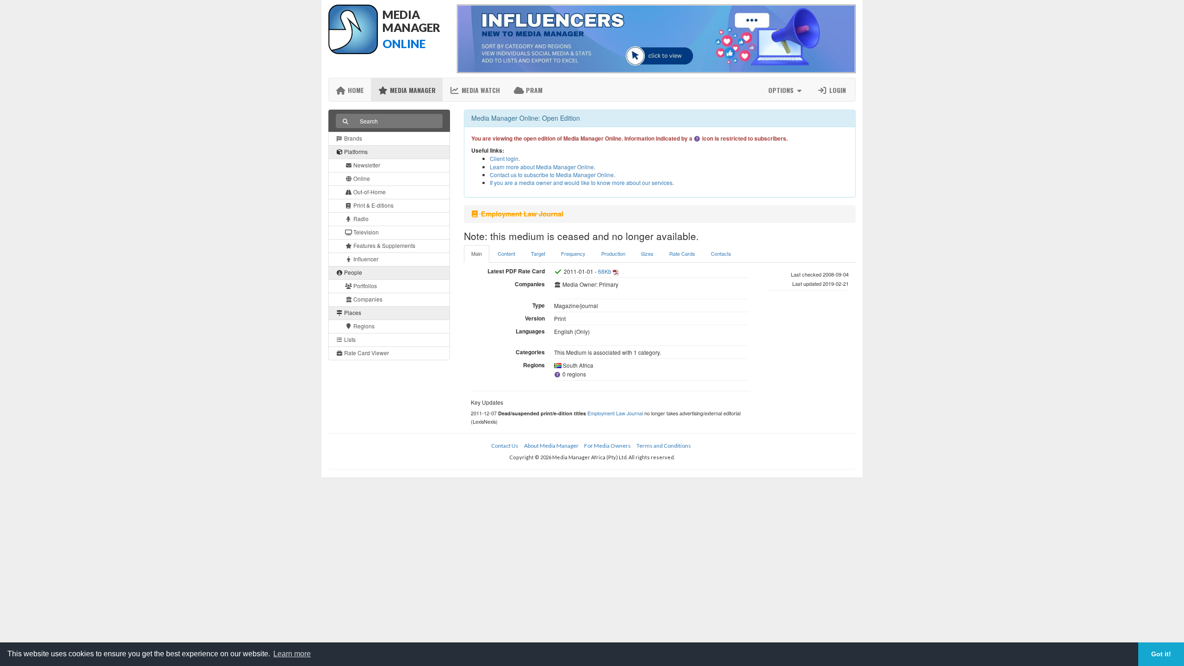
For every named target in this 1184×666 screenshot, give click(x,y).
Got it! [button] (1161, 654)
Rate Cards (682, 253)
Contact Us (504, 445)
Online (361, 178)
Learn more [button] (292, 654)
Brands (352, 138)
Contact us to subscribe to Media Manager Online (552, 175)
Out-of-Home (369, 192)
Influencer (365, 259)
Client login (504, 158)
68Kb (604, 271)
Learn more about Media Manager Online (542, 167)
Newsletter (366, 165)
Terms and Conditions (663, 445)
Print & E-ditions (373, 205)
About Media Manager (551, 445)
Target (538, 253)
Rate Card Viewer (366, 353)
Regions (363, 326)
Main (476, 253)
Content (506, 253)
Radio (360, 218)
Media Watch (480, 90)
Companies (367, 299)
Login (836, 90)
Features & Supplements (383, 245)
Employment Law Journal (615, 413)
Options (782, 90)
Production (613, 253)
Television (365, 232)
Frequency (573, 253)
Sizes (647, 253)
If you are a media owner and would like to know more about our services (581, 182)
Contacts (721, 253)
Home (355, 90)
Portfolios (364, 286)
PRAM (533, 90)
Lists (349, 339)
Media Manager (412, 90)
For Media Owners (607, 445)
